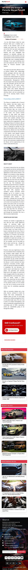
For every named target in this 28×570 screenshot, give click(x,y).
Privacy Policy (22, 569)
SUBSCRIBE (21, 551)
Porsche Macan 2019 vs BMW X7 (12, 99)
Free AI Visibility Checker (11, 545)
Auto (7, 12)
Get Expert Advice (13, 330)
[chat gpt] (7, 563)
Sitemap (4, 567)
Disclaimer (10, 567)
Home (3, 12)
